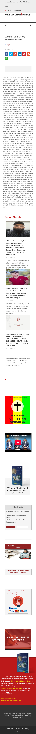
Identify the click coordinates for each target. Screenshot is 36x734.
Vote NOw (10, 527)
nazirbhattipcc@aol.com (8, 698)
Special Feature (15, 714)
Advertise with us (18, 717)
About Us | (27, 715)
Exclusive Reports (26, 714)
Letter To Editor (10, 715)
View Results (22, 527)
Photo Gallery (19, 715)
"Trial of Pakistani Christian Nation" (21, 681)
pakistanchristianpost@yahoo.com (11, 700)
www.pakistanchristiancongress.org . (11, 688)
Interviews (7, 714)
